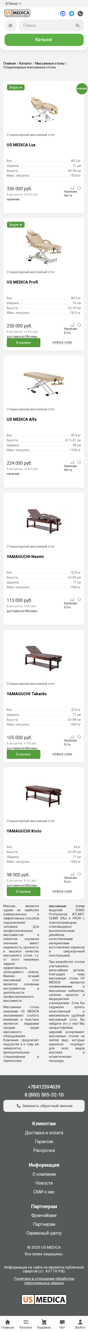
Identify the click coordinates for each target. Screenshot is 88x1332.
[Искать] (78, 25)
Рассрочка (44, 1150)
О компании (44, 1174)
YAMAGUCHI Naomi (25, 556)
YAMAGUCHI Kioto (24, 831)
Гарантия (44, 1141)
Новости (44, 1183)
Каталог (44, 39)
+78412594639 (44, 1087)
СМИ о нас (44, 1192)
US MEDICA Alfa (22, 419)
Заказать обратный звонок (47, 1106)
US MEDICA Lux (21, 144)
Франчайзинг (44, 1215)
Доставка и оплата (44, 1132)
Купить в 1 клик (62, 342)
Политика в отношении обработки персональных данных (44, 1281)
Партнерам (44, 1224)
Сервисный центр (44, 1233)
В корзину (23, 342)
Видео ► (16, 87)
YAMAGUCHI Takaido (27, 693)
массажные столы (67, 906)
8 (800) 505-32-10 (44, 1095)
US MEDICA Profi (22, 282)
